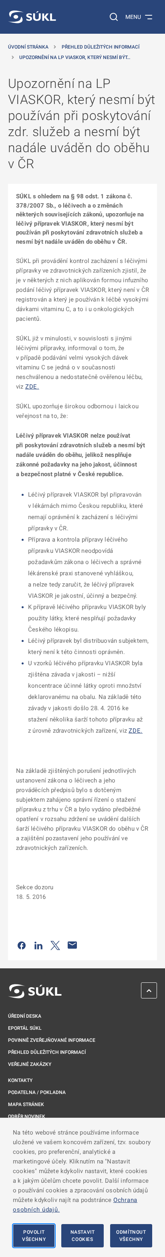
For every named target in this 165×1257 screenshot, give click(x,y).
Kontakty (20, 1080)
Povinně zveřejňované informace (51, 1040)
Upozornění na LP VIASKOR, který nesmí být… (74, 57)
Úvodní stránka (28, 47)
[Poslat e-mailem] (72, 945)
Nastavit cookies (82, 1235)
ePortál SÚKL (25, 1028)
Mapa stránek (26, 1104)
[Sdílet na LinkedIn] (38, 945)
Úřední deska (24, 1016)
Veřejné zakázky (29, 1064)
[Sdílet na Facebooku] (21, 945)
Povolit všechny (34, 1235)
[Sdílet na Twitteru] (55, 945)
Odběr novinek (26, 1116)
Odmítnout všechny (131, 1235)
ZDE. (32, 386)
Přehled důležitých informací (100, 47)
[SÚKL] (32, 17)
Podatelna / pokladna (37, 1092)
